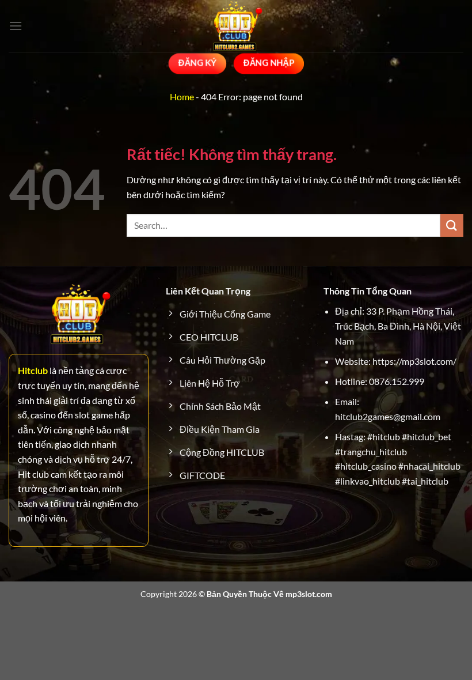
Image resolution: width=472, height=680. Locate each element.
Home (182, 96)
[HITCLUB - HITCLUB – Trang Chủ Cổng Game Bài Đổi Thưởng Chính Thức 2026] (236, 26)
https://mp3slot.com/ (414, 361)
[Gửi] (451, 225)
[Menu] (15, 26)
